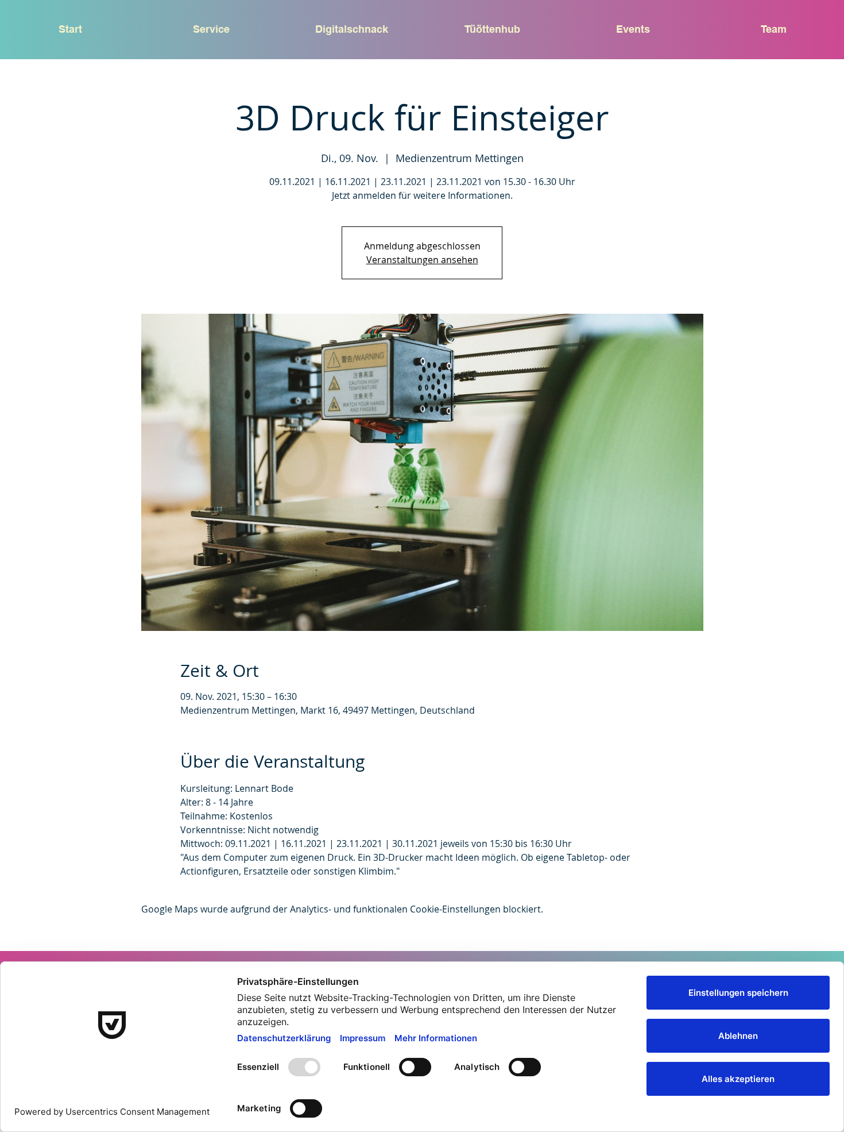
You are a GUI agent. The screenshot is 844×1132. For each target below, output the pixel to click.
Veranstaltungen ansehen (422, 259)
